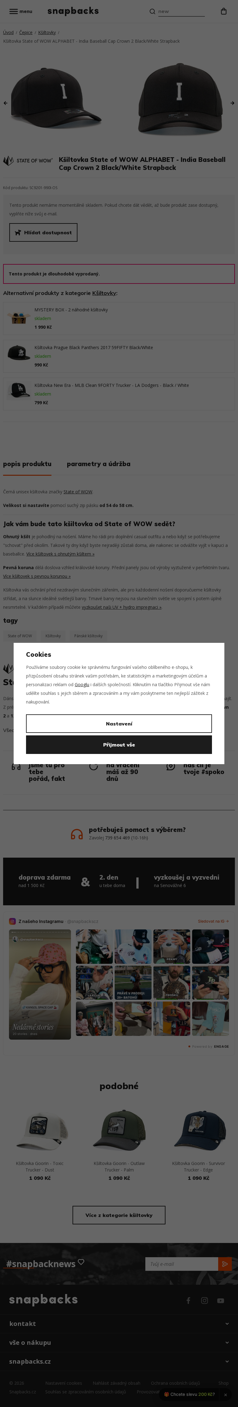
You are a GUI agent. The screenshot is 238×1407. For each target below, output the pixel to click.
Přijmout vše (119, 745)
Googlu (82, 684)
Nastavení (119, 724)
